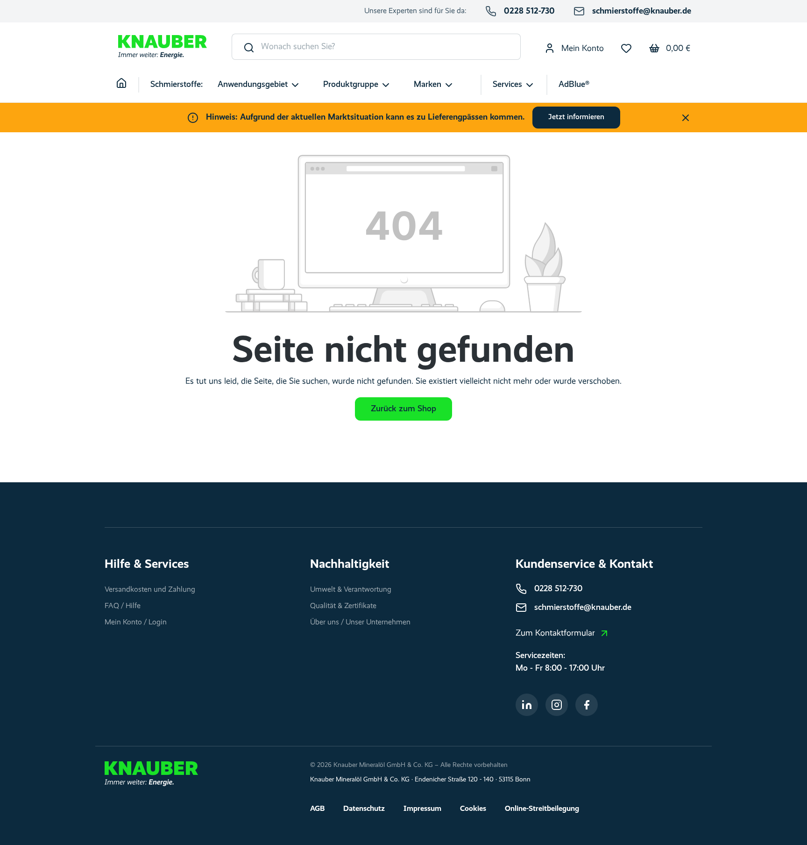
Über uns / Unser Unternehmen (360, 622)
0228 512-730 (529, 11)
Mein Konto (581, 48)
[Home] (127, 85)
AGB (317, 809)
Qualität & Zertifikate (343, 606)
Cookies (473, 809)
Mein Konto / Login (136, 622)
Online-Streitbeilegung (542, 809)
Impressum (422, 809)
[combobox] (391, 47)
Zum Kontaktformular (555, 633)
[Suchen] (247, 47)
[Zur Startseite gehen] (162, 47)
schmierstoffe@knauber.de (641, 11)
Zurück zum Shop (403, 409)
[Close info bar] (685, 117)
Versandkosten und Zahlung (150, 590)
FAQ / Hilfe (123, 606)
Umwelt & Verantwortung (350, 590)
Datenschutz (364, 809)
